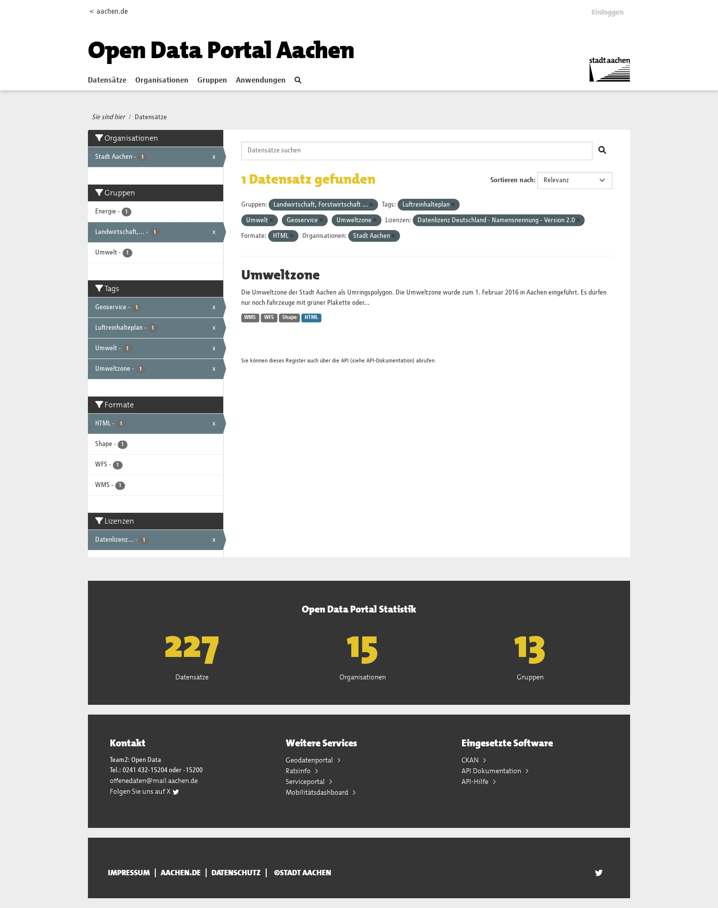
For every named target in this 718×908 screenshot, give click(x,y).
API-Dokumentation (389, 361)
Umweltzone (280, 275)
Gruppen (212, 80)
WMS (250, 317)
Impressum (129, 872)
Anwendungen (261, 80)
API (345, 361)
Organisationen (162, 80)
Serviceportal (306, 781)
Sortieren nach (512, 180)
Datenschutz (236, 872)
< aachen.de (108, 11)
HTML (311, 317)
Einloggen (607, 12)
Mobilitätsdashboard (318, 792)
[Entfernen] (371, 205)
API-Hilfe (476, 781)
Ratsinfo (299, 770)
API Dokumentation (492, 770)
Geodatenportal (310, 760)
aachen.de (181, 872)
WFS (269, 317)
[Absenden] (602, 151)
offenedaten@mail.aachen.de (154, 780)
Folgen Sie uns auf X (141, 791)
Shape (289, 317)
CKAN (471, 760)
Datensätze (107, 80)
